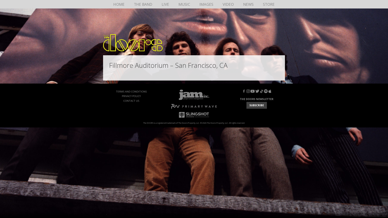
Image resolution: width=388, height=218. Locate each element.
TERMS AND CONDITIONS (131, 91)
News (248, 4)
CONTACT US (131, 100)
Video (228, 4)
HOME (119, 4)
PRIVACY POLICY (131, 96)
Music (184, 4)
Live (165, 4)
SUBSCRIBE (256, 105)
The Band (143, 4)
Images (206, 4)
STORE (269, 4)
